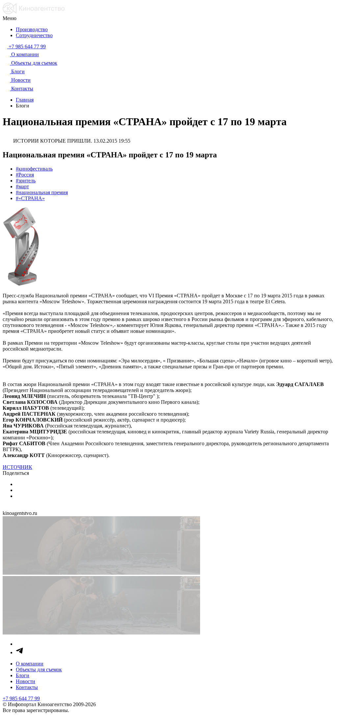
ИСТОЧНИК (17, 467)
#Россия (25, 174)
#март (22, 186)
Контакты (27, 687)
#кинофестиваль (34, 169)
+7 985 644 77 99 (21, 698)
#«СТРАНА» (30, 198)
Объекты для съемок (39, 669)
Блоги (22, 675)
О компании (29, 663)
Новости (25, 681)
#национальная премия (42, 192)
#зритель (26, 180)
